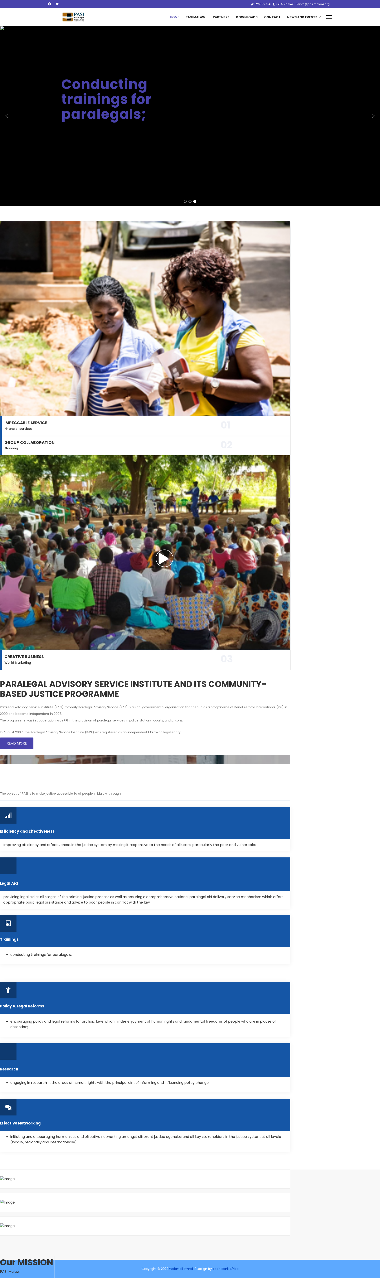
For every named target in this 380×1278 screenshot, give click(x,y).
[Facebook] (49, 4)
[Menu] (329, 17)
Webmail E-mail (181, 1269)
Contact (272, 17)
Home (174, 17)
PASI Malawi (196, 17)
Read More (17, 743)
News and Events (302, 17)
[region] (190, 116)
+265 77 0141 (262, 4)
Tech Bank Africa (226, 1269)
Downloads (247, 17)
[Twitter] (57, 4)
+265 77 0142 (285, 4)
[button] (6, 115)
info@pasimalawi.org (314, 4)
